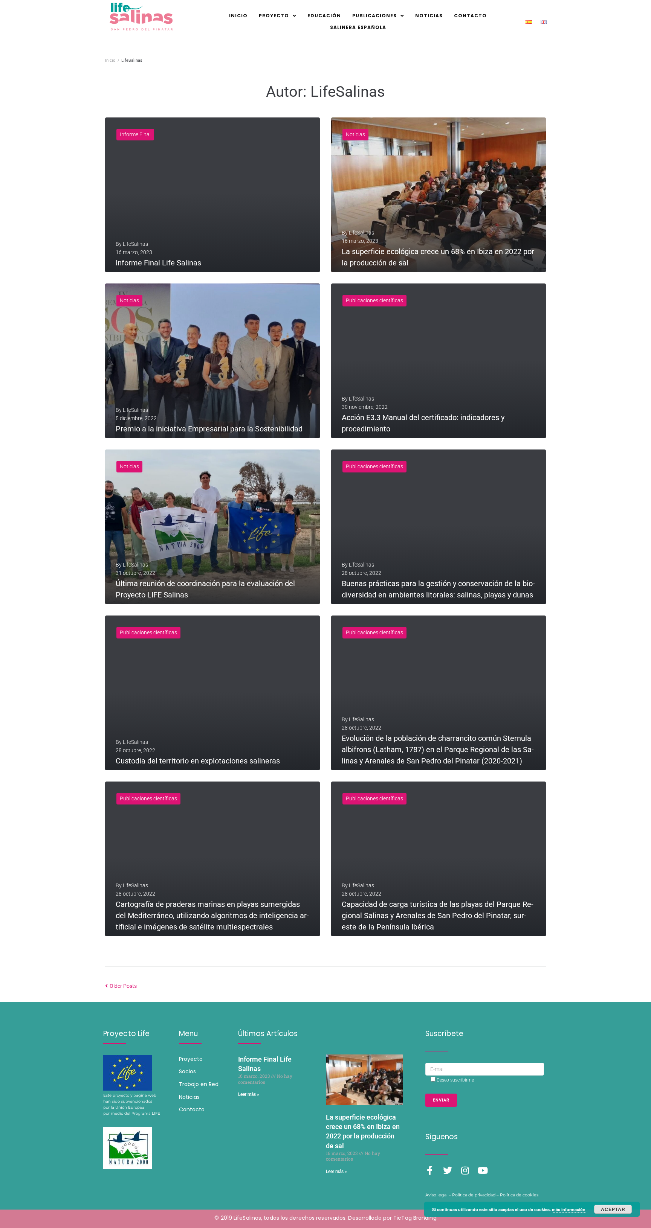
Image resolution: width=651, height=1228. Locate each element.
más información (568, 1209)
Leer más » (248, 1094)
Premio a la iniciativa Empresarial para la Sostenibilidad (209, 428)
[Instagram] (465, 1170)
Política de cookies (519, 1195)
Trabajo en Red (199, 1084)
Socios (187, 1071)
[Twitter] (447, 1170)
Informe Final (135, 134)
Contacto (192, 1109)
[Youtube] (482, 1170)
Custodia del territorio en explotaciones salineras (198, 760)
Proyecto (191, 1059)
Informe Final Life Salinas (158, 262)
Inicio (110, 60)
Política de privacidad (473, 1195)
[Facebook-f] (429, 1170)
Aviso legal (436, 1195)
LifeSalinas (135, 244)
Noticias (355, 134)
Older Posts (121, 986)
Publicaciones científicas (374, 300)
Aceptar (613, 1209)
